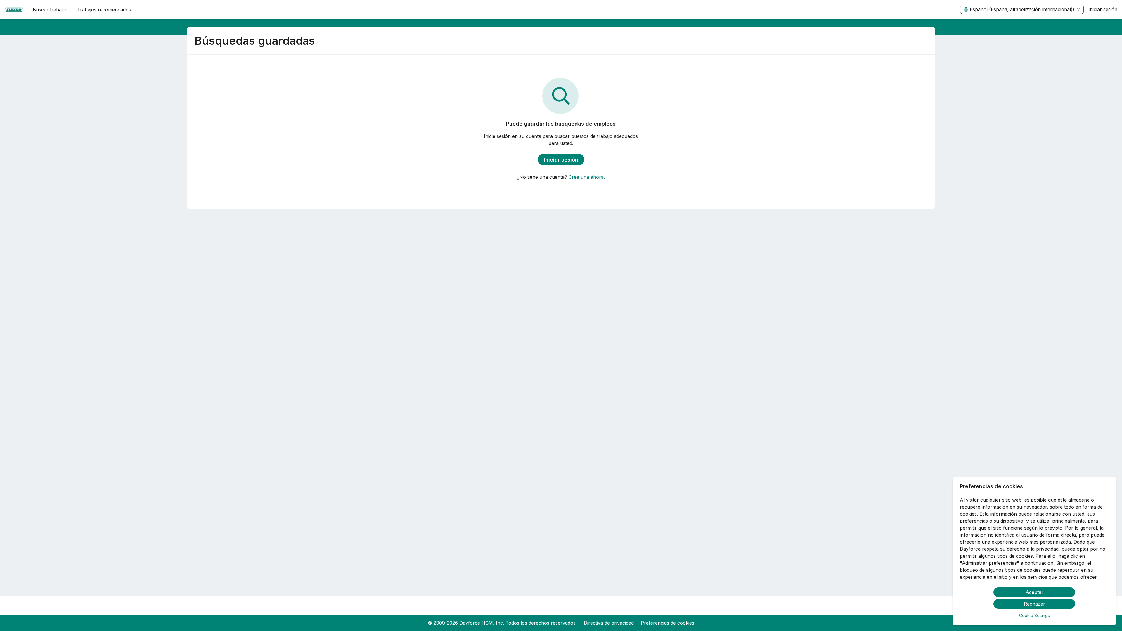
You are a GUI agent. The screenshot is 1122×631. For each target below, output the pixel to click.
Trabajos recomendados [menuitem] (104, 10)
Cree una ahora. (587, 177)
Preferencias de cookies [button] (667, 623)
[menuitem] (14, 9)
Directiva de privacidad (609, 623)
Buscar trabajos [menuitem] (50, 10)
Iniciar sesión (1102, 9)
